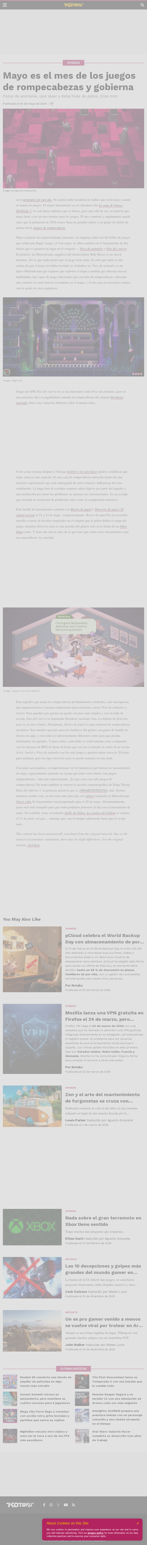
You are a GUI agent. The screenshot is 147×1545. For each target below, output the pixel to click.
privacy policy (95, 1533)
